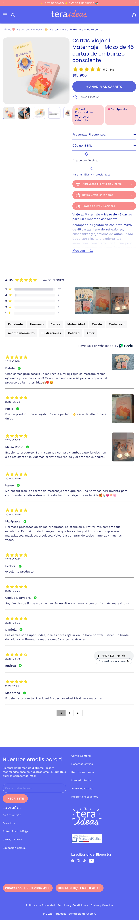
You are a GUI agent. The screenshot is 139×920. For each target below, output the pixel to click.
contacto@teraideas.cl (80, 888)
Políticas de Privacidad (40, 905)
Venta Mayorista (81, 788)
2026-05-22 (12, 622)
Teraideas (60, 913)
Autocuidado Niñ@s (16, 831)
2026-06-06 (13, 478)
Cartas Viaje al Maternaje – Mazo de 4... (76, 29)
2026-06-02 (13, 559)
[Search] (13, 15)
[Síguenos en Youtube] (91, 861)
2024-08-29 (12, 440)
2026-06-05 (13, 514)
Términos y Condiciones (73, 905)
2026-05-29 (12, 590)
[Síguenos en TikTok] (84, 861)
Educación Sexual (14, 847)
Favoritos (9, 823)
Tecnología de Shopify (82, 913)
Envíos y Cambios (102, 905)
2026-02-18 (12, 361)
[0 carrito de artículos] (134, 15)
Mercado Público (82, 780)
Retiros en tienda (82, 772)
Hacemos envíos (82, 764)
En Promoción (12, 815)
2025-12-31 (12, 685)
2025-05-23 (12, 401)
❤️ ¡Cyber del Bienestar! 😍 (30, 29)
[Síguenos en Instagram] (78, 861)
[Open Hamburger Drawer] (5, 14)
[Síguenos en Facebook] (72, 861)
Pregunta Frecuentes (84, 796)
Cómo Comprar (81, 755)
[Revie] (126, 346)
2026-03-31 (12, 658)
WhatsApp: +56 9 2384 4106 (27, 888)
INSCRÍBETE (15, 798)
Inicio (6, 29)
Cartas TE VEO (12, 839)
